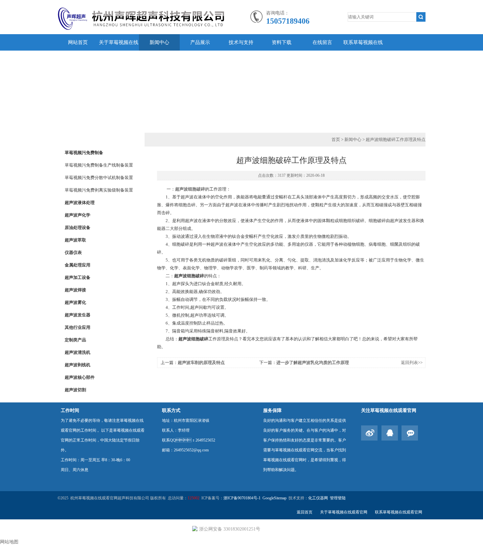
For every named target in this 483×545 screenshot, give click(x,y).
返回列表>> (412, 362)
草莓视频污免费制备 (84, 152)
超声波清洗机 (77, 352)
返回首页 (304, 512)
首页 (336, 139)
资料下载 (281, 42)
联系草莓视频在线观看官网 (363, 50)
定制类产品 (75, 339)
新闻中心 (159, 42)
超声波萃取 (75, 240)
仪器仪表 (73, 252)
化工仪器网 (318, 498)
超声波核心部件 (80, 377)
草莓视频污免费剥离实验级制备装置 (99, 190)
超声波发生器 (77, 314)
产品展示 (200, 42)
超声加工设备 (77, 277)
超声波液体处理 (80, 202)
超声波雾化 (75, 302)
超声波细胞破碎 (190, 189)
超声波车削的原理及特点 (201, 362)
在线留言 (322, 42)
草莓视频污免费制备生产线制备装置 (99, 165)
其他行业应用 (77, 327)
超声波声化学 (77, 215)
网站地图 (9, 541)
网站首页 (78, 42)
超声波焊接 (75, 289)
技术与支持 (241, 42)
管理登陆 (338, 498)
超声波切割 (75, 389)
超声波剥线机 (77, 364)
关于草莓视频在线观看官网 (118, 50)
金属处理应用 (77, 264)
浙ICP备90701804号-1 (242, 498)
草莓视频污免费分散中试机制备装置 (99, 177)
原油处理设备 (77, 227)
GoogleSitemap (275, 498)
